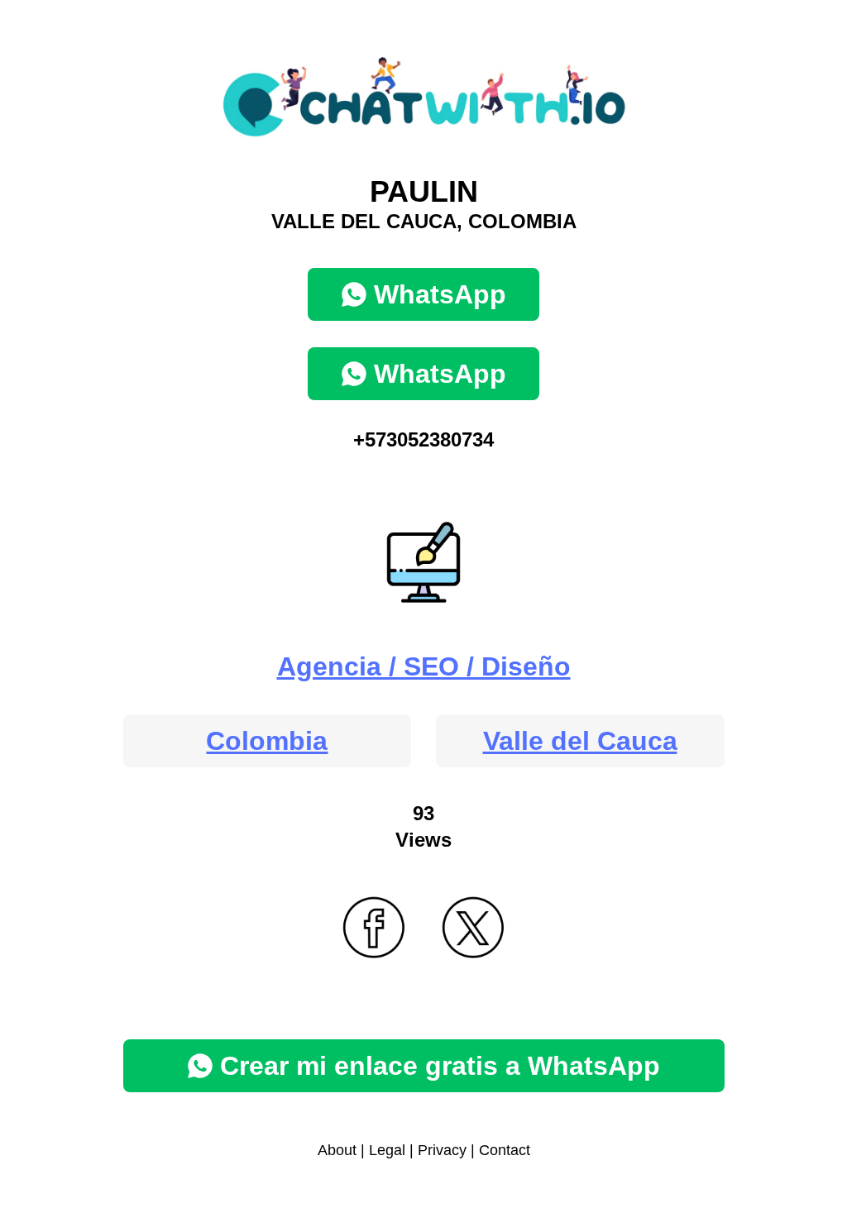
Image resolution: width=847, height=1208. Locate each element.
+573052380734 (423, 439)
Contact (504, 1150)
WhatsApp (440, 294)
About (337, 1150)
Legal (387, 1150)
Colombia (267, 741)
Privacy (442, 1150)
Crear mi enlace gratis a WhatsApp (440, 1066)
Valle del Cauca (580, 741)
